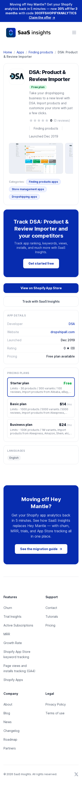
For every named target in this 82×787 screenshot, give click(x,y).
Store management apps (28, 189)
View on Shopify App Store (41, 288)
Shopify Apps (13, 680)
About (7, 704)
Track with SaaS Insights (41, 301)
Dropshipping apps (24, 196)
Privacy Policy (55, 704)
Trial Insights (12, 616)
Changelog (11, 731)
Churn (7, 608)
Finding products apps (43, 181)
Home (7, 52)
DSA (72, 324)
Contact (51, 608)
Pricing (50, 625)
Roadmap (10, 739)
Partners (9, 748)
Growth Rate (12, 643)
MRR (6, 634)
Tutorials (51, 616)
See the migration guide (41, 549)
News (7, 722)
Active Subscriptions (18, 625)
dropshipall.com (63, 332)
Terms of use (55, 713)
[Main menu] (74, 32)
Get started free (41, 263)
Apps (20, 52)
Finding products (41, 52)
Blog (6, 713)
